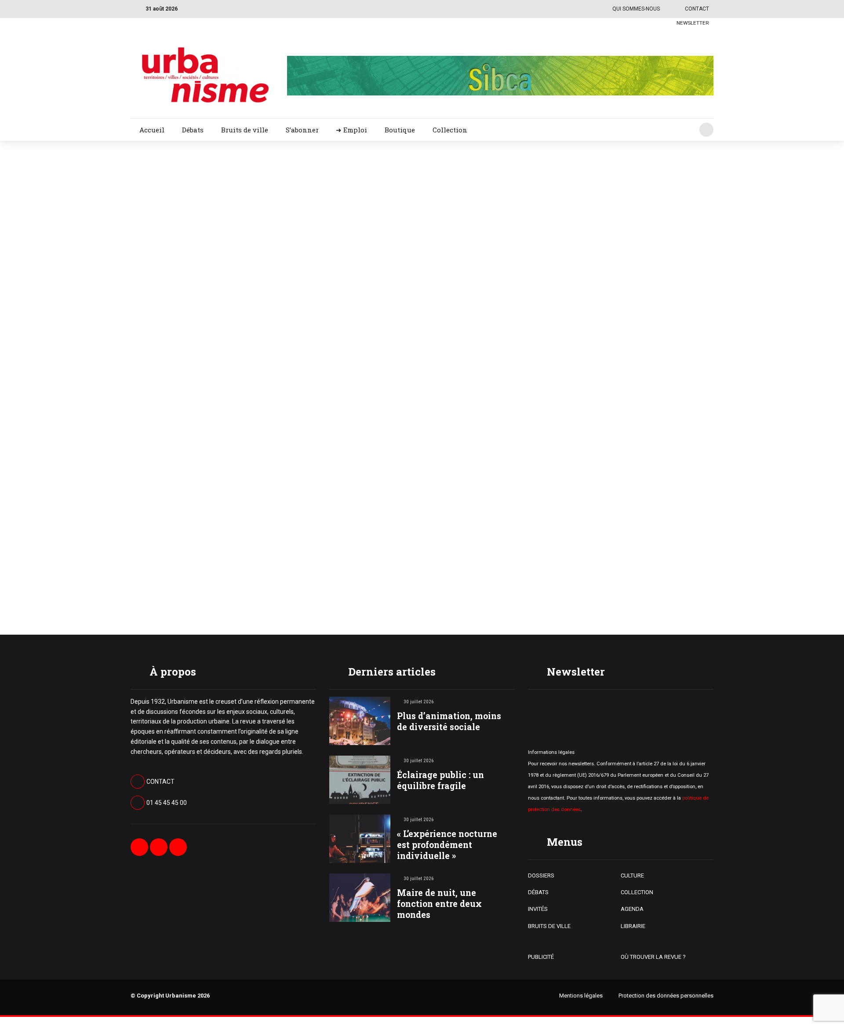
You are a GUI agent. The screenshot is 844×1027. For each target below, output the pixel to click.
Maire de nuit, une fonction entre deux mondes (439, 903)
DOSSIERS (541, 875)
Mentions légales (581, 995)
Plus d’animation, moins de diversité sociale (449, 721)
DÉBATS (538, 892)
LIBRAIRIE (633, 926)
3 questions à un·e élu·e (501, 403)
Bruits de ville (244, 129)
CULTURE (632, 875)
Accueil (151, 129)
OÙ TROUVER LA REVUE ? (653, 957)
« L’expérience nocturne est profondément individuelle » (447, 844)
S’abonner (302, 129)
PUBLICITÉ (541, 957)
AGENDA (632, 909)
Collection (450, 129)
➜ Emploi (351, 129)
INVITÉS (538, 909)
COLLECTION (637, 892)
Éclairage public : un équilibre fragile (440, 780)
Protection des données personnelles (665, 995)
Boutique (400, 129)
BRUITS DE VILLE (549, 926)
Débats (193, 129)
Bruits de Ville (490, 190)
